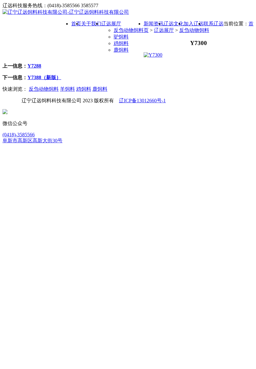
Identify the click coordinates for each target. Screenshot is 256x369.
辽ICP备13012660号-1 (142, 100)
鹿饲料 (121, 50)
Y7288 (34, 65)
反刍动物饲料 (129, 30)
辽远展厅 (164, 30)
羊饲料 (67, 89)
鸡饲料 (121, 43)
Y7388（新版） (44, 77)
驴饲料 (121, 36)
